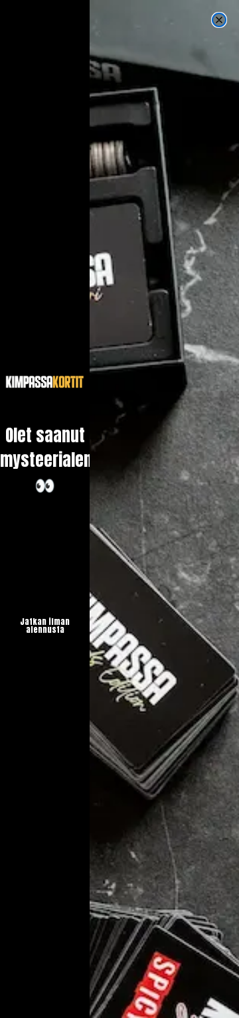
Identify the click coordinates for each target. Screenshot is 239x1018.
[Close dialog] (219, 20)
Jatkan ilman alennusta (45, 626)
